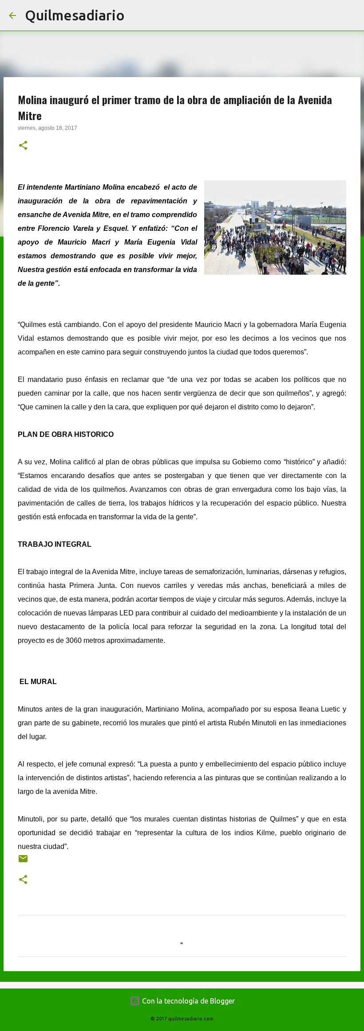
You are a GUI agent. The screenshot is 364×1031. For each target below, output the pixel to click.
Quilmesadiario (75, 15)
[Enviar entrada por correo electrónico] (23, 862)
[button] (23, 146)
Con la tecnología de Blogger (187, 1001)
